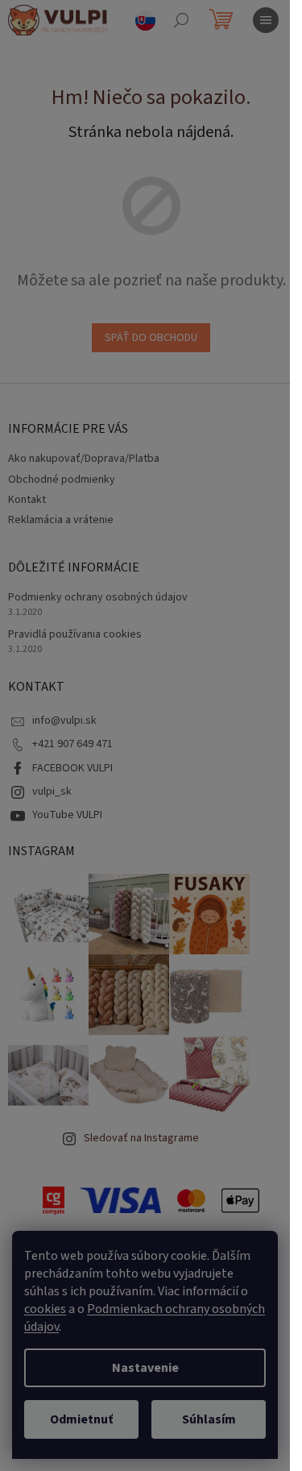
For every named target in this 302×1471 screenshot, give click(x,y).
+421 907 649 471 (72, 744)
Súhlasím (209, 1419)
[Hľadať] (181, 20)
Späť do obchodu (151, 338)
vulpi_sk (52, 791)
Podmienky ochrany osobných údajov (98, 597)
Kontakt (27, 500)
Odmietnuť (81, 1419)
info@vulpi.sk (64, 721)
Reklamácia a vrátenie (61, 520)
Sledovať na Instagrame (141, 1138)
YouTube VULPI (67, 815)
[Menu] (266, 20)
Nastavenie (145, 1368)
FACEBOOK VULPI (72, 768)
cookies (45, 1309)
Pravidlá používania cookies (75, 634)
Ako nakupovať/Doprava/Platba (83, 459)
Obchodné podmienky (61, 480)
